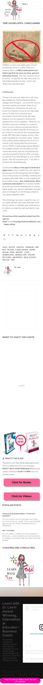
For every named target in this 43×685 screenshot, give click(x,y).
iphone (19, 252)
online (31, 255)
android (29, 247)
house (5, 252)
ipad (12, 252)
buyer (10, 250)
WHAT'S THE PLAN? (14, 458)
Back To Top (30, 675)
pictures (7, 257)
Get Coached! (8, 530)
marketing (8, 255)
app (37, 247)
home (32, 250)
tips (13, 260)
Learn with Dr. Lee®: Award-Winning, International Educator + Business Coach (11, 619)
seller (6, 260)
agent (12, 247)
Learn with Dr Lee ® (32, 659)
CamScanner (7, 168)
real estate (30, 257)
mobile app (21, 255)
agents (20, 247)
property (18, 257)
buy (4, 250)
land (27, 252)
